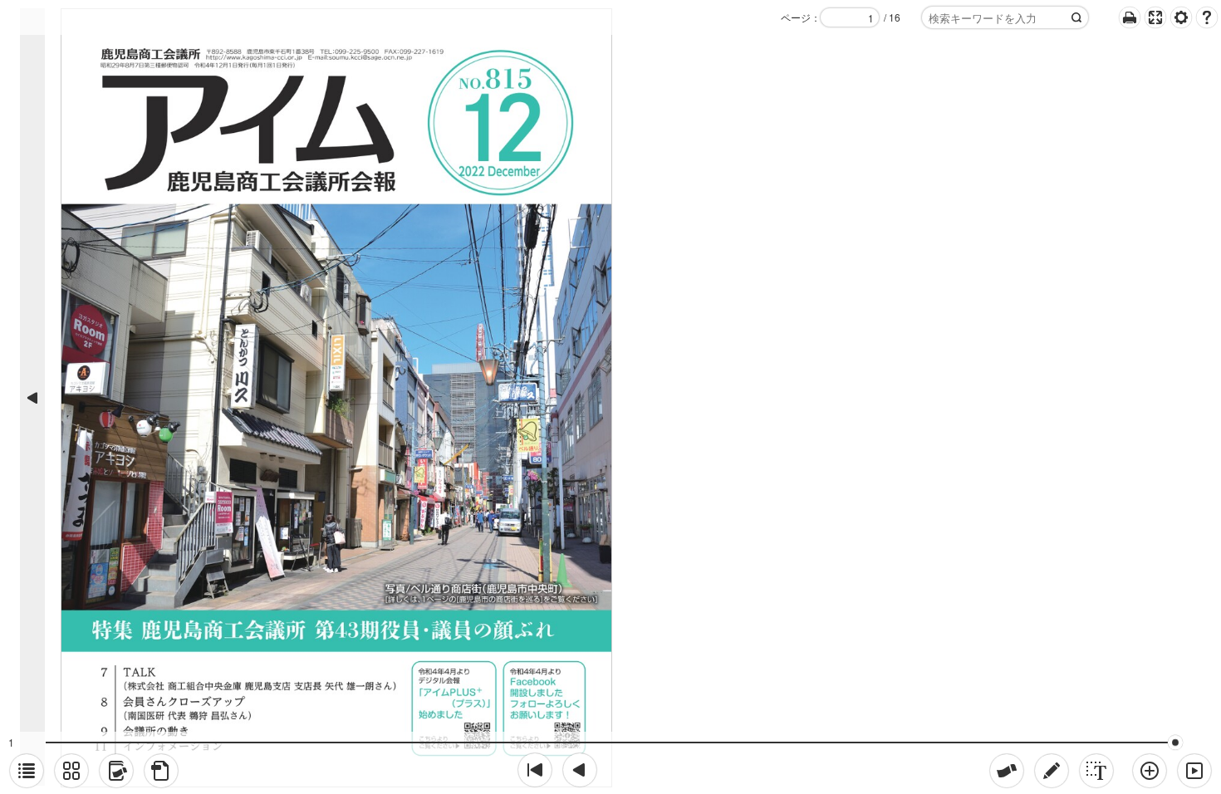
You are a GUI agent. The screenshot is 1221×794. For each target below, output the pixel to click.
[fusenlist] (116, 770)
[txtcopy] (1096, 770)
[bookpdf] (161, 770)
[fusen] (1006, 770)
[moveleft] (579, 770)
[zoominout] (1149, 770)
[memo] (1051, 770)
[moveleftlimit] (535, 770)
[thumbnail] (71, 770)
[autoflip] (1194, 770)
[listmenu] (26, 770)
